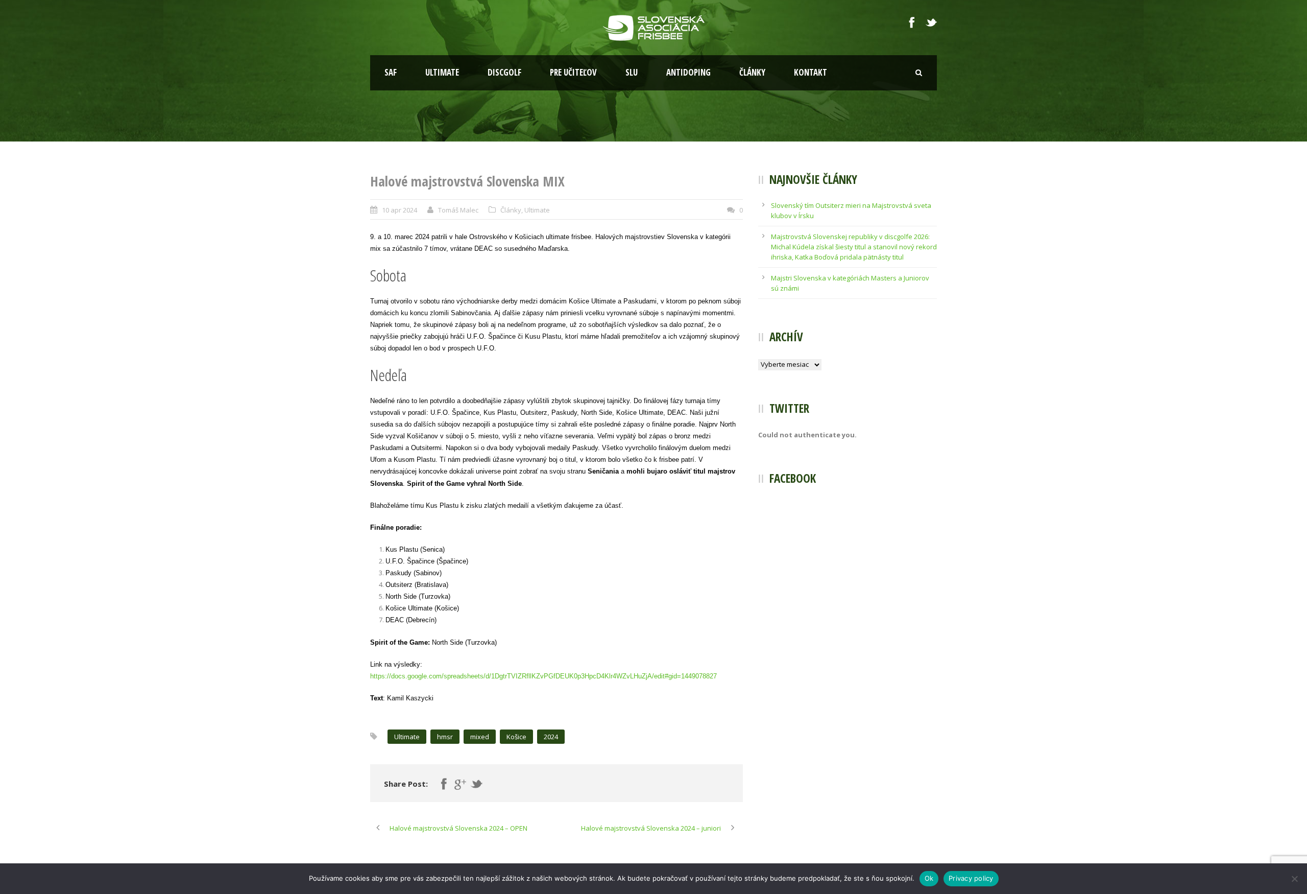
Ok (929, 878)
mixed (479, 736)
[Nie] (1294, 879)
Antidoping (688, 72)
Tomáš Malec (458, 210)
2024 (551, 736)
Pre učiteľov (573, 72)
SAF (390, 72)
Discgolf (504, 72)
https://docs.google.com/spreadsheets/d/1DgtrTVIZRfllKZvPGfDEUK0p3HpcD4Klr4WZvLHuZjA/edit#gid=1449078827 (543, 676)
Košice (516, 736)
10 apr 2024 (399, 210)
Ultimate (442, 72)
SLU (631, 72)
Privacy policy (971, 878)
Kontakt (810, 72)
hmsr (445, 736)
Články (752, 72)
